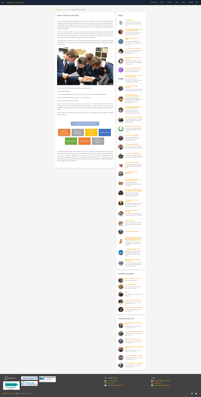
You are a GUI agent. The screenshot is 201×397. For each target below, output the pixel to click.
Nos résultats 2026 (130, 285)
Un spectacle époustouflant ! (133, 307)
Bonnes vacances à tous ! (132, 278)
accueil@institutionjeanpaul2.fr (115, 385)
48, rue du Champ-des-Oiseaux (162, 380)
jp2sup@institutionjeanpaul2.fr (162, 385)
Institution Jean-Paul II (10, 393)
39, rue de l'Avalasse (112, 380)
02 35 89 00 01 (157, 383)
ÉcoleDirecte (12, 378)
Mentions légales (24, 393)
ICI (82, 97)
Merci (126, 292)
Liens (31, 393)
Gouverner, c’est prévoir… (132, 300)
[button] (3, 3)
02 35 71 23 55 (110, 383)
